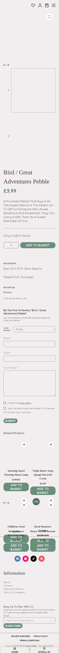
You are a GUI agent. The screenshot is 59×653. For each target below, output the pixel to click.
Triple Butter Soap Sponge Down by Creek (43, 474)
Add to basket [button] (16, 487)
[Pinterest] (42, 559)
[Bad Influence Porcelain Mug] (16, 513)
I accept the (19, 403)
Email (6, 353)
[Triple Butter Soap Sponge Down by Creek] (43, 452)
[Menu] (54, 5)
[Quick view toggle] (24, 444)
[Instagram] (26, 559)
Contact (7, 585)
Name (7, 338)
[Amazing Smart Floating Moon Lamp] (16, 452)
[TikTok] (34, 559)
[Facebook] (18, 559)
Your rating (7, 329)
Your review (10, 367)
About (6, 582)
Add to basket (38, 245)
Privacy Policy (25, 403)
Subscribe (13, 626)
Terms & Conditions (14, 592)
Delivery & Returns (13, 588)
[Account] (40, 5)
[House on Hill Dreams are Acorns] (43, 513)
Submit (10, 421)
